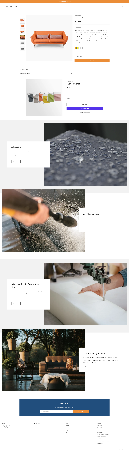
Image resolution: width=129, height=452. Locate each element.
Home (20, 11)
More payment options (85, 112)
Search (125, 6)
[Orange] (75, 48)
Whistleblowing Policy (102, 436)
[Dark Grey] (82, 48)
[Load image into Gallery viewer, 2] (22, 26)
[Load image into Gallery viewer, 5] (22, 43)
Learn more (95, 95)
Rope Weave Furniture (37, 6)
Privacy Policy (100, 443)
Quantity (68, 98)
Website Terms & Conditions (103, 430)
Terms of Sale (100, 432)
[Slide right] (22, 52)
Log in (117, 6)
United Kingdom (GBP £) (6, 449)
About (67, 427)
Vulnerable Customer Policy (103, 441)
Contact (99, 423)
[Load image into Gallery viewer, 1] (22, 20)
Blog (66, 432)
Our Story (99, 425)
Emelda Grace (78, 15)
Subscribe (80, 411)
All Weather (78, 27)
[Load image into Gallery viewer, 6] (22, 48)
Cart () (121, 6)
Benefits (67, 425)
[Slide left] (22, 16)
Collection (68, 423)
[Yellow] (78, 48)
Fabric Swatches (75, 84)
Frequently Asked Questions (72, 430)
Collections (45, 6)
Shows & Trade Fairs (101, 427)
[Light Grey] (80, 48)
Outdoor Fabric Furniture (25, 6)
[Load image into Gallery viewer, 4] (22, 37)
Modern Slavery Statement (103, 434)
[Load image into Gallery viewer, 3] (22, 31)
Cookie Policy (37, 423)
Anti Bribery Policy (101, 438)
